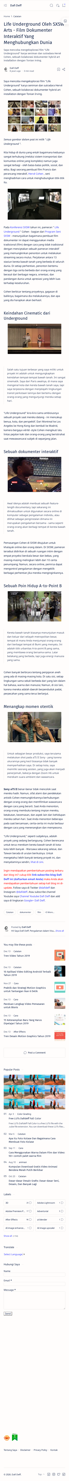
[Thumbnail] (59, 955)
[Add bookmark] (58, 69)
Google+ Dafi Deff (34, 900)
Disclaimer (25, 1449)
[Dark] (57, 5)
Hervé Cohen (35, 173)
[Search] (51, 5)
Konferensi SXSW (20, 227)
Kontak (54, 1449)
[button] (49, 912)
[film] (39, 912)
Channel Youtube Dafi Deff (35, 896)
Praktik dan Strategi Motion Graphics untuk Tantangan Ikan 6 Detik (25, 989)
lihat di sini (37, 862)
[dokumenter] (25, 912)
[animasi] (23, 1162)
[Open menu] (5, 5)
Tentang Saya (10, 1449)
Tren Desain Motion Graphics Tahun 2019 (27, 1036)
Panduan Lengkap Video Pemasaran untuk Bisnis (24, 1005)
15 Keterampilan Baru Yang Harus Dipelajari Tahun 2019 (23, 1022)
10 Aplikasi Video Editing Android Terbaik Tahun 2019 (27, 973)
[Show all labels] (11, 1236)
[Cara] (21, 1148)
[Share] (63, 69)
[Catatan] (10, 912)
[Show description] (60, 930)
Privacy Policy (40, 1449)
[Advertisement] (29, 1375)
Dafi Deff (16, 5)
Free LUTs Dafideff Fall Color (25, 1118)
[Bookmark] (64, 5)
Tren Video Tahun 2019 (17, 955)
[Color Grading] (24, 1114)
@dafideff (44, 887)
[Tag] (17, 951)
